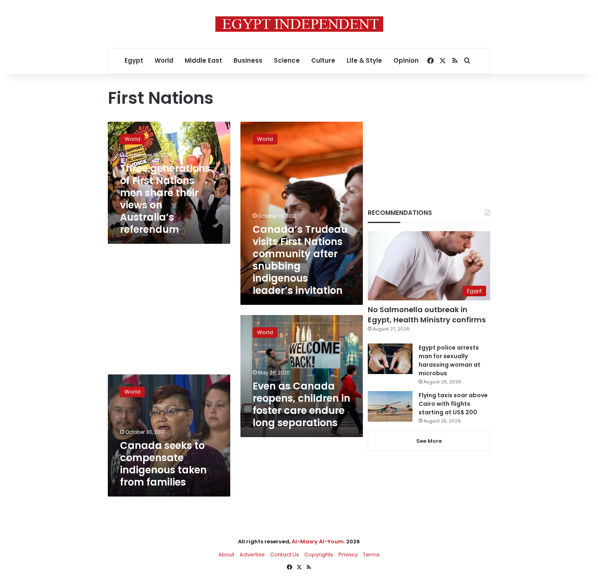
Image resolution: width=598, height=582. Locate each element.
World (164, 60)
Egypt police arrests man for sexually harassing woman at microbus (449, 360)
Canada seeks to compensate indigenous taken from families (163, 464)
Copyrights (318, 554)
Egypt (133, 60)
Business (248, 60)
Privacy (348, 554)
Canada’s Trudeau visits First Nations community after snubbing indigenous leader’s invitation (300, 260)
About (226, 554)
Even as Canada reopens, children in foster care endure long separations (301, 404)
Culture (323, 60)
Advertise (252, 554)
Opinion (406, 60)
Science (287, 60)
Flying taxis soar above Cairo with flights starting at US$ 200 (453, 403)
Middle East (203, 60)
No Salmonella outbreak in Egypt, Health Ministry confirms (427, 314)
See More (429, 441)
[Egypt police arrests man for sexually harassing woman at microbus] (390, 359)
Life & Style (364, 60)
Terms (371, 554)
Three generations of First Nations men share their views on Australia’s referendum (165, 199)
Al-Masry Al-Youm (318, 541)
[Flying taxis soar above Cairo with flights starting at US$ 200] (390, 406)
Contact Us (284, 554)
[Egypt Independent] (299, 24)
